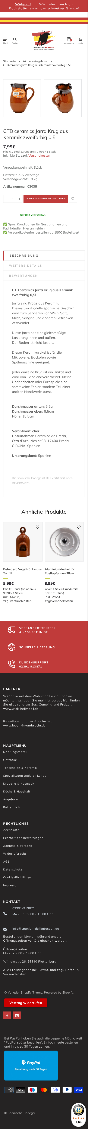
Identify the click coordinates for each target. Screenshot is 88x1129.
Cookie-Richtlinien (17, 877)
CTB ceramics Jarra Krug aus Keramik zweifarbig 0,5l (36, 65)
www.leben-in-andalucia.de (24, 725)
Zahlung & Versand (17, 845)
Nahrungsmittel (15, 752)
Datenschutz (12, 869)
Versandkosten (39, 155)
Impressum (11, 885)
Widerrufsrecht (14, 853)
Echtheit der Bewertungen (23, 837)
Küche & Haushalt (16, 791)
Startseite (9, 61)
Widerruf (23, 4)
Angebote (10, 799)
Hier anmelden (34, 228)
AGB (6, 861)
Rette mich (11, 807)
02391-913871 (23, 908)
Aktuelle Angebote (35, 61)
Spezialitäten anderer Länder (25, 775)
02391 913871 (30, 666)
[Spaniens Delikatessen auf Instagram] (17, 1015)
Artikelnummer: (15, 186)
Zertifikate (11, 830)
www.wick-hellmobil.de (21, 709)
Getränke (10, 759)
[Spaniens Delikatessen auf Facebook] (7, 1015)
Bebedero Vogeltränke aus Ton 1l (22, 571)
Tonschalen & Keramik (20, 767)
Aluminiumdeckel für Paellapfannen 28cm (60, 571)
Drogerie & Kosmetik (18, 783)
